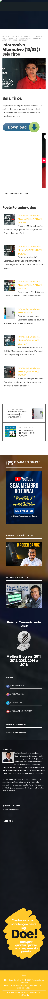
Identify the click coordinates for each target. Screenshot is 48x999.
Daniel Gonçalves (22, 36)
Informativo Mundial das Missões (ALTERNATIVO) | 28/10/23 (30, 219)
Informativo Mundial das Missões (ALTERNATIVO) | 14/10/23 (30, 250)
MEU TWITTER (16, 702)
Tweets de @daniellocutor (12, 809)
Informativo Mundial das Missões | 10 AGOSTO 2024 (17, 413)
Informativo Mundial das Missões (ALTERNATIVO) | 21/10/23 (30, 285)
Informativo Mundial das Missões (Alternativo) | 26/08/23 (29, 371)
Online (16, 732)
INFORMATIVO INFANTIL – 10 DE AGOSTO (27, 432)
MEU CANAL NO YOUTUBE (21, 711)
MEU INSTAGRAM (17, 694)
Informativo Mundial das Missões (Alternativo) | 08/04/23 (29, 340)
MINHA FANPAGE (17, 686)
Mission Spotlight (20, 40)
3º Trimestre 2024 (23, 38)
